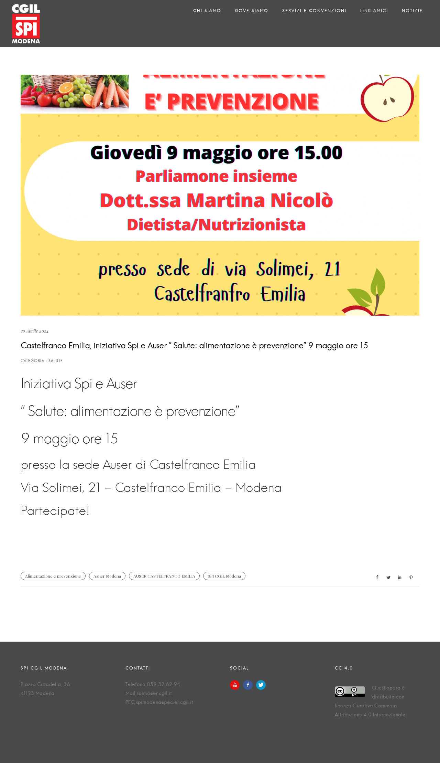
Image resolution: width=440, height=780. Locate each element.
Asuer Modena (107, 576)
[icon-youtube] (236, 685)
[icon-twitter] (261, 685)
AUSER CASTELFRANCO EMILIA (164, 576)
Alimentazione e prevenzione (53, 576)
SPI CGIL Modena (224, 576)
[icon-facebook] (249, 685)
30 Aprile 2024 (35, 331)
